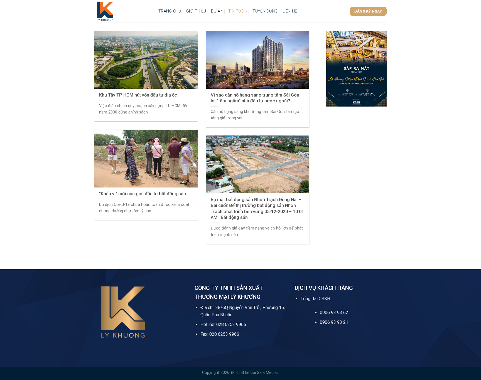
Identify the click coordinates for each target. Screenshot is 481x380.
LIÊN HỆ (290, 11)
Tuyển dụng (265, 11)
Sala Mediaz (268, 372)
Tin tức (236, 11)
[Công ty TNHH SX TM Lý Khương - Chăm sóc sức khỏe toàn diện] (122, 11)
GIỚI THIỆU (196, 11)
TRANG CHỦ (169, 11)
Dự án (217, 11)
